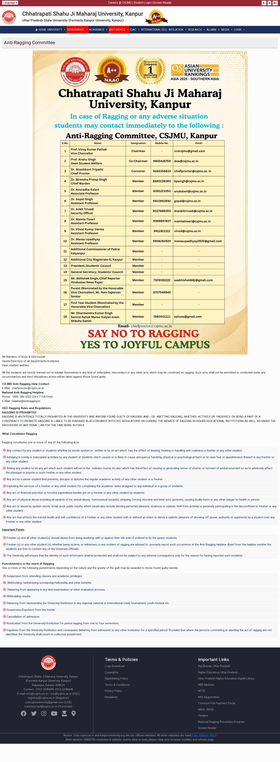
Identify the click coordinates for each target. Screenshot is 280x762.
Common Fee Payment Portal (216, 703)
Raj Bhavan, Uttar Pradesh (214, 666)
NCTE (201, 691)
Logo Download (114, 666)
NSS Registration (208, 697)
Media (225, 29)
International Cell (154, 29)
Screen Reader (162, 2)
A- (264, 3)
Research (195, 29)
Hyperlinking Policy (116, 678)
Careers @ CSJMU (119, 2)
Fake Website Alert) (204, 735)
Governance (75, 29)
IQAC (133, 29)
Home (42, 29)
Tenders (203, 715)
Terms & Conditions (117, 684)
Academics (96, 29)
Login (237, 29)
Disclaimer (111, 697)
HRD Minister (206, 684)
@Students (117, 29)
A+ (275, 3)
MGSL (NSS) (206, 709)
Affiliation (176, 29)
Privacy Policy (113, 691)
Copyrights (111, 672)
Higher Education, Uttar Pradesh (218, 672)
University (54, 29)
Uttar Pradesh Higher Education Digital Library (226, 678)
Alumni (211, 29)
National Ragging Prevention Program (221, 722)
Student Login (142, 2)
